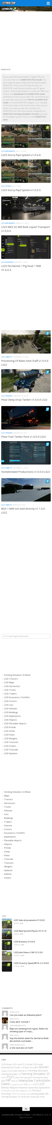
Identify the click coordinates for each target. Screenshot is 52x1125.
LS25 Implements (8, 151)
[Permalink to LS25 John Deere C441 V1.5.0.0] (7, 956)
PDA (30, 1091)
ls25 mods (15, 1067)
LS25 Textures (11, 742)
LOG (29, 1084)
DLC (26, 1071)
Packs (7, 855)
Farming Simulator (38, 1070)
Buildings (8, 818)
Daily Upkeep (18, 1070)
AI (24, 1067)
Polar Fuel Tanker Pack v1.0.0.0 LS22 (23, 436)
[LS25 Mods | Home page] (11, 3)
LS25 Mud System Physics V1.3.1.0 (30, 931)
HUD (13, 1081)
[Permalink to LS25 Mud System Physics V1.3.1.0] (7, 934)
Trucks (7, 806)
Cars (6, 814)
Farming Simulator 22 (11, 1074)
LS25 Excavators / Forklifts (17, 697)
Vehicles (8, 810)
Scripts (7, 877)
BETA (36, 1067)
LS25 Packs (9, 734)
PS (12, 1094)
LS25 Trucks (10, 690)
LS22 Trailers (6, 396)
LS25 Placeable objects (15, 723)
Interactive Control (31, 1080)
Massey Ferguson (10, 1087)
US (19, 1094)
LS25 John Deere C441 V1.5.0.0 (28, 952)
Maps (6, 795)
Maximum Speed (26, 1087)
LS (32, 1084)
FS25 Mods (6, 1064)
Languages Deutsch (16, 1084)
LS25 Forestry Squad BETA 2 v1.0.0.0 (31, 963)
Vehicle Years (25, 1094)
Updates (8, 870)
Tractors (8, 799)
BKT (47, 1067)
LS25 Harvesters (12, 686)
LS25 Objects (10, 719)
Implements (10, 836)
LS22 (35, 1084)
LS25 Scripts (10, 746)
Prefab (7, 847)
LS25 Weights (10, 738)
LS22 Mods (36, 1114)
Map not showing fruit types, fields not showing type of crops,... (29, 1030)
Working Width (37, 1093)
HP (8, 1080)
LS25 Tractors (11, 678)
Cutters (8, 829)
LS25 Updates (10, 753)
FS (6, 1077)
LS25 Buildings (7, 262)
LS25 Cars (8, 705)
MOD (48, 1087)
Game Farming (21, 1077)
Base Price (29, 1067)
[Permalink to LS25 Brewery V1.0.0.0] (7, 945)
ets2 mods (31, 1096)
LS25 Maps (9, 682)
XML (47, 1093)
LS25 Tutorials (11, 749)
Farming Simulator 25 (35, 1074)
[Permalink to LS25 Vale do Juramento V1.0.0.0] (7, 924)
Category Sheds (7, 1071)
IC (17, 1080)
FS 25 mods (27, 1064)
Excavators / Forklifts (14, 833)
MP (2, 1091)
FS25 (10, 1077)
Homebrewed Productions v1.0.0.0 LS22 (25, 471)
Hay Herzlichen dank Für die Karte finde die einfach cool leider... (29, 1039)
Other (7, 851)
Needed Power (10, 1090)
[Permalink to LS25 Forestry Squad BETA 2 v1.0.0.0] (7, 966)
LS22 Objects (6, 357)
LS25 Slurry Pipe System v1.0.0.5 (21, 190)
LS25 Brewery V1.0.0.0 (24, 941)
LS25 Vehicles (10, 708)
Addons (8, 874)
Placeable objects (12, 840)
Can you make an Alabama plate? (26, 1015)
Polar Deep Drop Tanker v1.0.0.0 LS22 (24, 399)
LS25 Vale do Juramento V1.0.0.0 (29, 920)
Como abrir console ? (20, 1021)
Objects (8, 844)
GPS (3, 1080)
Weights (8, 866)
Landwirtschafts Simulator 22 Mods (16, 1114)
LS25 (41, 1084)
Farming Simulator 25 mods (13, 1096)
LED (25, 1084)
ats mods (40, 1096)
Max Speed (39, 1087)
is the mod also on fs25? (21, 1047)
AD (21, 1068)
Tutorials (8, 859)
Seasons (8, 825)
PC (27, 1091)
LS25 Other (6, 186)
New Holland (21, 1091)
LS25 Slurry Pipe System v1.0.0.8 (21, 155)
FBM (2, 1077)
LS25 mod (16, 1064)
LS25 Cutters (10, 701)
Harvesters (9, 803)
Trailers (8, 821)
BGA (41, 1067)
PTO (15, 1093)
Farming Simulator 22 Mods (17, 792)
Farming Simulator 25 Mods (17, 675)
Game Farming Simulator (37, 1077)
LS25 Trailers (10, 693)
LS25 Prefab (10, 727)
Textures (8, 862)
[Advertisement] (26, 39)
